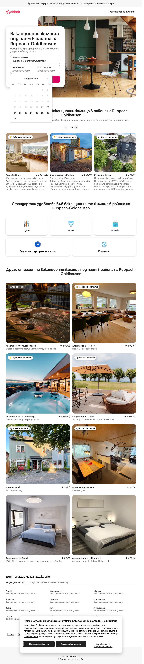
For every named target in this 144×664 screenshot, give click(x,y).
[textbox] (23, 70)
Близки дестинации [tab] (15, 582)
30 (48, 113)
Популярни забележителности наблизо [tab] (49, 582)
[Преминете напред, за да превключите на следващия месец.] (47, 79)
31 (15, 118)
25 (20, 113)
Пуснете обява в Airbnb (121, 11)
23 (48, 107)
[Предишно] (66, 127)
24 (15, 113)
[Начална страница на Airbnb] (13, 11)
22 (42, 107)
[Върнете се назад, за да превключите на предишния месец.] (15, 79)
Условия (81, 659)
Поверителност (66, 659)
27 (31, 113)
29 (42, 113)
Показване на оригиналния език (98, 3)
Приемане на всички (39, 644)
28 (37, 113)
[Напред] (76, 127)
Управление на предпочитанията (103, 645)
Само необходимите (71, 644)
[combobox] (35, 61)
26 (26, 113)
